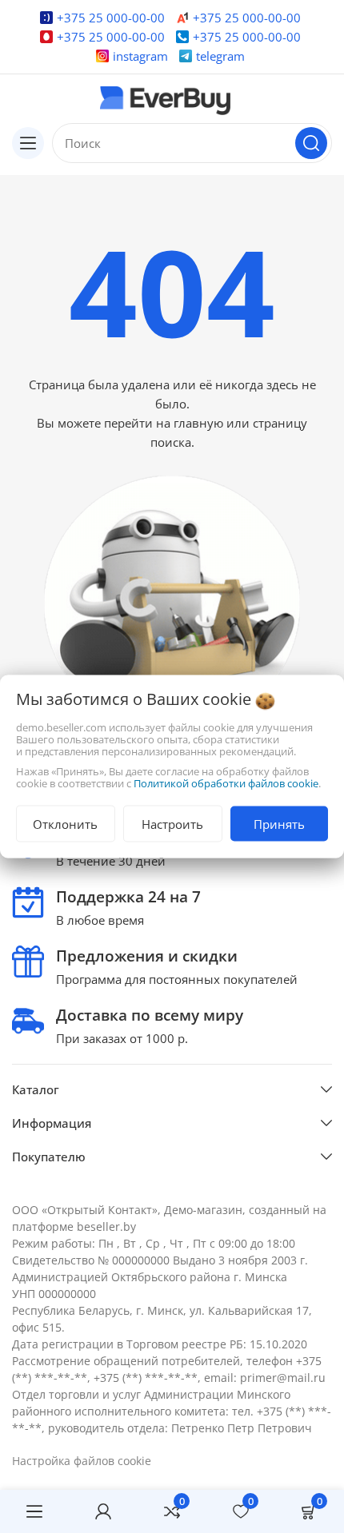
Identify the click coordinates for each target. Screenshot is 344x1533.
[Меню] (34, 1511)
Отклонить (65, 824)
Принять (279, 824)
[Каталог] (28, 143)
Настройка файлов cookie (81, 1460)
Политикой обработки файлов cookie (226, 783)
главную (198, 423)
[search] (311, 143)
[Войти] (103, 1511)
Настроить (172, 824)
